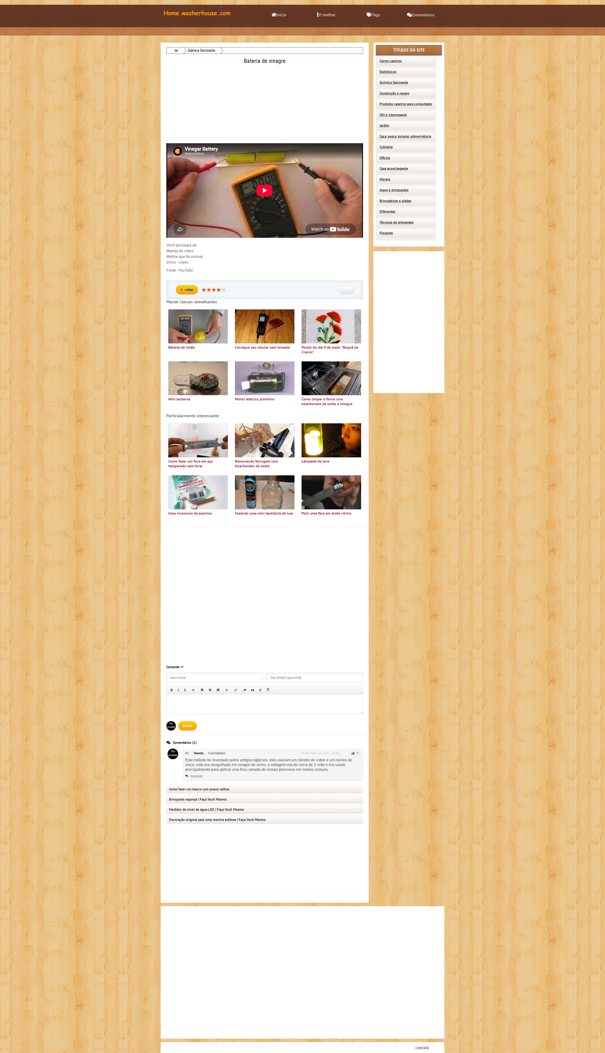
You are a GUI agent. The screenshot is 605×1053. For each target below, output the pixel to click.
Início (281, 15)
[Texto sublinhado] (186, 690)
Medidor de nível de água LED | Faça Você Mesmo (206, 809)
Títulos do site (409, 50)
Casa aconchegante (394, 168)
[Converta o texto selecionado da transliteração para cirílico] (260, 690)
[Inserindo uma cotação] (253, 690)
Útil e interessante (393, 115)
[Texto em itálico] (178, 690)
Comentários (423, 15)
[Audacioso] (171, 690)
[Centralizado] (210, 690)
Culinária (386, 147)
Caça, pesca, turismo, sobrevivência (405, 136)
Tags (376, 15)
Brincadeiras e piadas (395, 201)
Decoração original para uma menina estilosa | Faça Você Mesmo (217, 820)
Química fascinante (394, 82)
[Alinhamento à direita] (218, 690)
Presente (386, 233)
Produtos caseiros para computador (406, 104)
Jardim (384, 125)
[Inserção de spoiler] (268, 690)
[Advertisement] (265, 98)
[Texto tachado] (193, 690)
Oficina (385, 158)
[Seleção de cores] (236, 690)
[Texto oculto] (245, 690)
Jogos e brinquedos (394, 190)
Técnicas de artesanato (397, 222)
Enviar (187, 726)
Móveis (385, 179)
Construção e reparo (394, 93)
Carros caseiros (391, 61)
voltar (189, 290)
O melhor (327, 15)
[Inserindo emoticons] (227, 690)
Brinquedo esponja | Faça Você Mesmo (198, 799)
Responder (196, 776)
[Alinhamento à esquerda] (202, 690)
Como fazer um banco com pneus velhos (199, 789)
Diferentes (387, 211)
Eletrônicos (388, 72)
